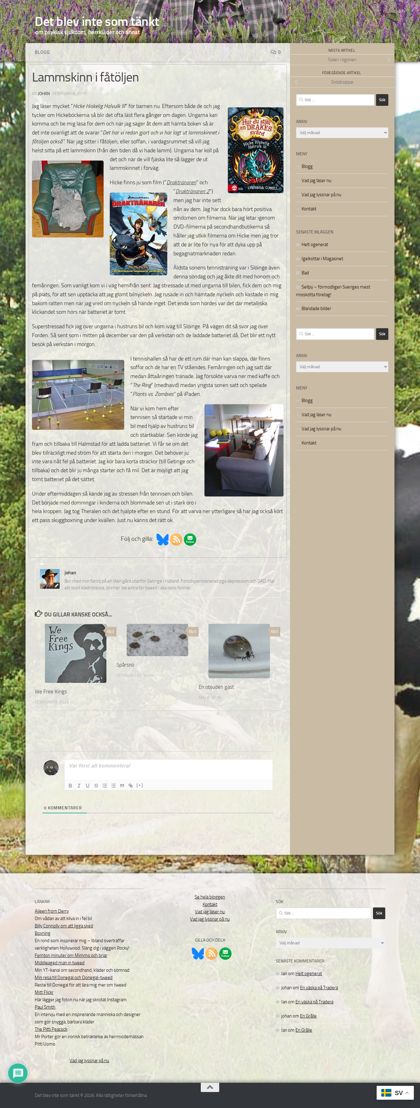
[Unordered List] (113, 785)
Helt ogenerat (315, 244)
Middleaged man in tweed (60, 963)
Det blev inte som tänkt (97, 21)
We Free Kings (51, 691)
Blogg (42, 52)
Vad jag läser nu (316, 180)
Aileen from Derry (52, 911)
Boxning (42, 933)
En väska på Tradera (319, 987)
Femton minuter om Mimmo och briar (71, 955)
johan (44, 93)
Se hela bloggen (210, 897)
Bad (305, 273)
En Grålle (308, 1016)
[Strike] (96, 785)
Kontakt (309, 209)
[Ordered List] (105, 785)
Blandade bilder (316, 308)
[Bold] (70, 785)
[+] (140, 785)
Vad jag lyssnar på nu (321, 194)
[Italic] (79, 785)
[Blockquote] (122, 785)
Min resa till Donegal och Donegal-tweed (74, 977)
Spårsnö (125, 665)
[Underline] (87, 785)
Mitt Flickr (44, 992)
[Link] (130, 785)
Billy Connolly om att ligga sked (64, 926)
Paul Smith (45, 1007)
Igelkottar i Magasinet (322, 258)
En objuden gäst (216, 687)
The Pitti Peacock (51, 1029)
